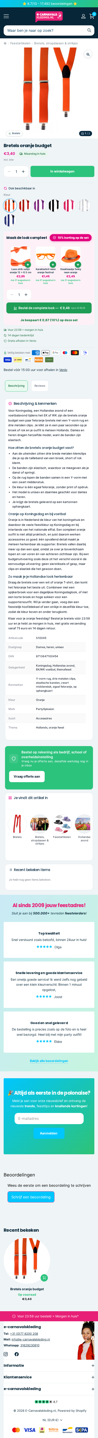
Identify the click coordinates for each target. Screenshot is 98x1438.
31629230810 (29, 1345)
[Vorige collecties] (12, 806)
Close (49, 1365)
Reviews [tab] (39, 385)
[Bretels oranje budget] (10, 205)
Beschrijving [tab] (16, 385)
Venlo (63, 370)
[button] (23, 171)
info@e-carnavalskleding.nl (31, 1339)
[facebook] (17, 1354)
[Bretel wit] (84, 205)
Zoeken (89, 30)
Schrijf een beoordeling (31, 1197)
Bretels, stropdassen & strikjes (56, 43)
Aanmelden (49, 1133)
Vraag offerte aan (27, 776)
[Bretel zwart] (54, 205)
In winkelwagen (62, 171)
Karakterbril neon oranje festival (46, 271)
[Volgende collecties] (12, 850)
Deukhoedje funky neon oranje (70, 271)
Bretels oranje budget (27, 1289)
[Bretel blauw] (10, 220)
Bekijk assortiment (6, 16)
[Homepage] (5, 43)
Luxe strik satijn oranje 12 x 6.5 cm (20, 271)
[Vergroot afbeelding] (88, 54)
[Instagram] (6, 1354)
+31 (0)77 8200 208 (24, 1333)
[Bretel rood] (24, 205)
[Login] (83, 16)
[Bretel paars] (39, 205)
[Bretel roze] (69, 205)
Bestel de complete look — (51, 308)
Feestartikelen (20, 43)
